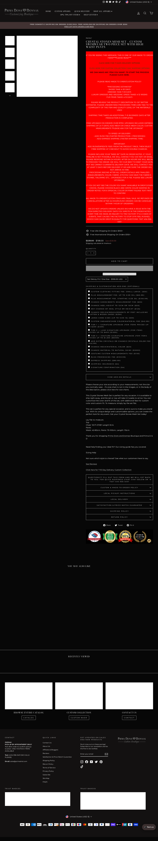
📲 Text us (149, 827)
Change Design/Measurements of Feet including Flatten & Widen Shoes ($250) (118, 313)
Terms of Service (49, 768)
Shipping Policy (119, 511)
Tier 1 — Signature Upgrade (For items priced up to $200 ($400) (118, 326)
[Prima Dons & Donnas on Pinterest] (101, 761)
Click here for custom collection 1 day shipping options (119, 68)
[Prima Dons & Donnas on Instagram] (81, 761)
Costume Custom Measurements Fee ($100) (115, 353)
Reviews (46, 753)
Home (88, 38)
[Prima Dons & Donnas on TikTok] (81, 766)
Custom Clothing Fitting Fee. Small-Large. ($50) (119, 292)
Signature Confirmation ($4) (108, 367)
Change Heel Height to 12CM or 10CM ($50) (115, 305)
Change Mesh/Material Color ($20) (111, 347)
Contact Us (47, 743)
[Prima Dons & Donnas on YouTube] (91, 761)
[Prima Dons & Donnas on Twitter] (96, 761)
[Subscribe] (106, 754)
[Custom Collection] (79, 695)
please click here (108, 390)
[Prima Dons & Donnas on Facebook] (86, 761)
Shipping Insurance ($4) (105, 364)
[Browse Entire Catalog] (28, 695)
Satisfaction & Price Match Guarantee (119, 505)
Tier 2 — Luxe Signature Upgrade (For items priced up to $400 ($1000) (115, 331)
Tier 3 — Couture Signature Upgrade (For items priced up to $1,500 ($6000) (117, 337)
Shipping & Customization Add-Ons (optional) (113, 286)
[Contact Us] (129, 695)
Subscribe (46, 775)
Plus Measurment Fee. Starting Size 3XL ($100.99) (119, 298)
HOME (48, 11)
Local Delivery (119, 499)
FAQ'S (45, 782)
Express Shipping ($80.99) (106, 360)
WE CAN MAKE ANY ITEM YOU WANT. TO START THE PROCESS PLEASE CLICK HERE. (119, 73)
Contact (129, 718)
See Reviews (91, 464)
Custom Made (79, 718)
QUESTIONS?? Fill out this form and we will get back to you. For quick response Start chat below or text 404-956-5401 (119, 479)
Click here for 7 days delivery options (119, 63)
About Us (46, 746)
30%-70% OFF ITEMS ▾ (70, 14)
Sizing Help (91, 452)
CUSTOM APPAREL (63, 11)
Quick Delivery (82, 11)
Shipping (89, 243)
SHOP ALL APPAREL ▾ (102, 11)
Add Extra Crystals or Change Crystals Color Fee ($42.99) (119, 342)
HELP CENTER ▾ (91, 14)
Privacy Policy (48, 771)
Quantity (91, 249)
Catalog (28, 718)
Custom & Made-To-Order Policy (119, 487)
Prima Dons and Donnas (119, 436)
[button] (119, 268)
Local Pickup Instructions (119, 493)
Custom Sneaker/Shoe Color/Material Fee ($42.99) (120, 321)
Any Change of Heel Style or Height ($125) (116, 309)
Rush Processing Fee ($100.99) (108, 357)
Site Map (46, 778)
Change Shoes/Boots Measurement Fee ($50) (116, 302)
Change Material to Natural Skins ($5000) (115, 350)
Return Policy (119, 517)
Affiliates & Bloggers (50, 750)
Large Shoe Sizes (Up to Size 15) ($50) (112, 318)
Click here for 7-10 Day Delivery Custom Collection (109, 470)
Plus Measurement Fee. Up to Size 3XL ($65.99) (118, 295)
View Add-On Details (119, 377)
